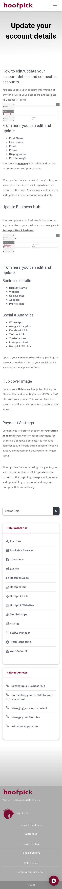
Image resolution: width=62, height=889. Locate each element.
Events (14, 568)
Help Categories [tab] (17, 527)
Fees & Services (31, 852)
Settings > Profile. (16, 99)
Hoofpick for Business (30, 872)
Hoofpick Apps (19, 577)
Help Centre (31, 863)
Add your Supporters (25, 726)
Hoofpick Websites (21, 605)
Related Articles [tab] (17, 672)
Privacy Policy (31, 844)
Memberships (18, 614)
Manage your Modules (25, 717)
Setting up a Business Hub (28, 685)
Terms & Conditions (31, 825)
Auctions (15, 541)
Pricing (14, 623)
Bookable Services (21, 550)
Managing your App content (29, 708)
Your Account (18, 651)
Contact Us (31, 833)
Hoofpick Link (18, 596)
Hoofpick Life (21, 813)
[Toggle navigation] (54, 5)
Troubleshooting (20, 641)
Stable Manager (19, 632)
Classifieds (16, 559)
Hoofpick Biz (17, 587)
